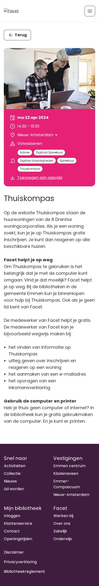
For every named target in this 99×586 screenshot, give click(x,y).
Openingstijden (18, 539)
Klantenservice (18, 523)
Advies (25, 152)
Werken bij (63, 516)
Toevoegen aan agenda (39, 177)
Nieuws (10, 481)
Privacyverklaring (20, 562)
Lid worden (14, 489)
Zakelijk (60, 531)
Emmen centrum (69, 466)
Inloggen (12, 516)
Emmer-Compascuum (66, 484)
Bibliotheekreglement (24, 571)
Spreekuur (67, 161)
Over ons (61, 523)
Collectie (12, 473)
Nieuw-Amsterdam (71, 494)
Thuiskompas (30, 169)
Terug (21, 35)
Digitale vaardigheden (36, 161)
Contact (12, 531)
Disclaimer (14, 552)
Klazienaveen (65, 473)
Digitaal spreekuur (49, 152)
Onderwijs (62, 539)
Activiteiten (14, 466)
